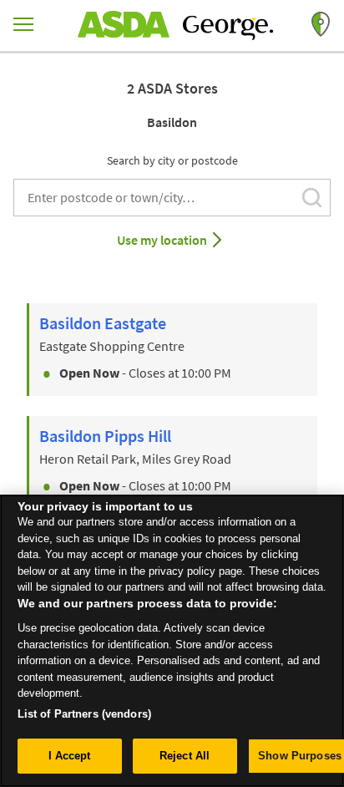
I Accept (69, 755)
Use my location (162, 239)
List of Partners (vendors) (84, 714)
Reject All (184, 755)
